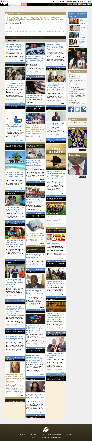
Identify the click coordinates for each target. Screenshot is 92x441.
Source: (10, 65)
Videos (79, 4)
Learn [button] (62, 1)
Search (24, 4)
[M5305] (77, 115)
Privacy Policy (44, 434)
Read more (22, 60)
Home (55, 1)
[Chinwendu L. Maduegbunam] (77, 58)
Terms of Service (31, 434)
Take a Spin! (83, 150)
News (84, 4)
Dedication (68, 434)
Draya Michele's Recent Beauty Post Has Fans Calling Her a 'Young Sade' (81, 42)
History (75, 4)
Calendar (70, 4)
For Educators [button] (71, 1)
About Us (89, 1)
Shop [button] (80, 1)
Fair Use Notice (57, 434)
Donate (89, 4)
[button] (7, 439)
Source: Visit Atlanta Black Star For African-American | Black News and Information (25, 37)
